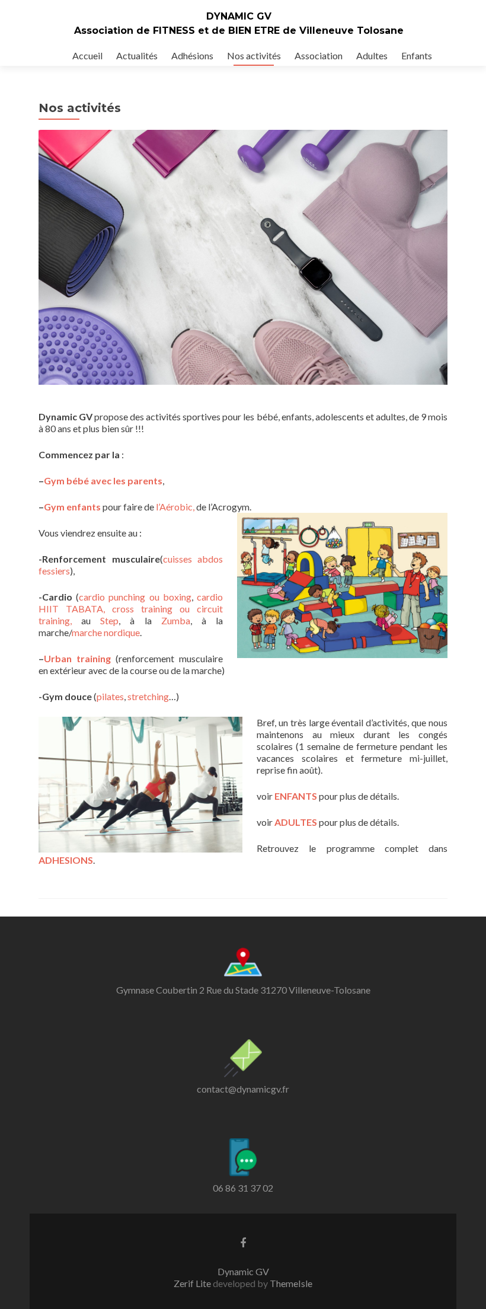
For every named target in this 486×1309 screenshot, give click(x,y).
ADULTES (295, 822)
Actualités (137, 55)
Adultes (372, 55)
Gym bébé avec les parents (103, 480)
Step (109, 620)
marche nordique (106, 632)
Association (319, 55)
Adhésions (192, 55)
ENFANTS (295, 796)
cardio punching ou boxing (135, 596)
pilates (110, 696)
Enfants (416, 55)
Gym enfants (72, 506)
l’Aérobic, (175, 506)
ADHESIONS (66, 860)
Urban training (77, 658)
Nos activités (254, 55)
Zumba (175, 620)
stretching (148, 696)
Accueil (87, 55)
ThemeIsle (291, 1283)
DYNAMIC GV (238, 16)
